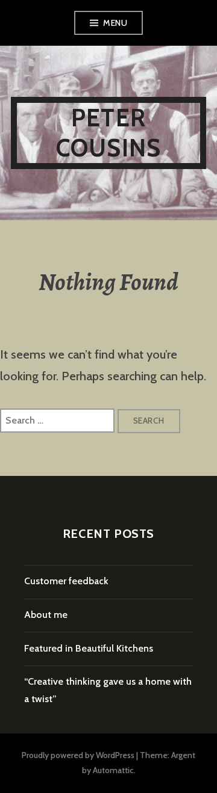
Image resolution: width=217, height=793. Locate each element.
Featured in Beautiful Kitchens (88, 648)
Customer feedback (66, 581)
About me (46, 614)
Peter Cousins (108, 132)
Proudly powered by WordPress (78, 755)
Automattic (113, 770)
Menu (115, 22)
